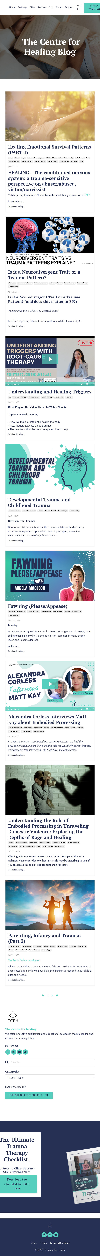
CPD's (32, 7)
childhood (12, 283)
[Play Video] (8, 384)
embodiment (28, 727)
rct (10, 397)
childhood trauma (52, 158)
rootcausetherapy (33, 397)
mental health (13, 846)
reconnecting (82, 946)
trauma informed (27, 161)
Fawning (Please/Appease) (37, 606)
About (59, 7)
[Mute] (81, 384)
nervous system (70, 727)
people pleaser (58, 611)
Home (12, 7)
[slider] (48, 384)
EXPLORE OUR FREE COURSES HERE (28, 1095)
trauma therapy (82, 283)
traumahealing (64, 161)
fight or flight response (41, 727)
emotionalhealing (44, 842)
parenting (73, 946)
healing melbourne (57, 727)
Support (69, 7)
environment (37, 946)
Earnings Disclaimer (60, 1243)
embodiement (80, 158)
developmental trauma (25, 283)
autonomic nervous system (35, 158)
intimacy (52, 946)
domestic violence (21, 842)
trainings (80, 727)
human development (29, 511)
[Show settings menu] (86, 384)
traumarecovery (14, 615)
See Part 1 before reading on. (24, 960)
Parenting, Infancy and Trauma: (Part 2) (44, 938)
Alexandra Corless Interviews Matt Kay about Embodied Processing (47, 719)
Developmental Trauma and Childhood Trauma (39, 502)
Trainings (22, 7)
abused (11, 842)
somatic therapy (14, 161)
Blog (51, 7)
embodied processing (66, 158)
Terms (33, 1243)
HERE (87, 195)
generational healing (58, 842)
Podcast (42, 7)
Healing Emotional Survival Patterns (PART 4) (49, 149)
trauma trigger (52, 161)
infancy (45, 946)
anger (23, 158)
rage (87, 158)
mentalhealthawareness (27, 846)
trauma (59, 283)
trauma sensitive (40, 161)
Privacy (43, 1243)
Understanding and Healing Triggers (49, 391)
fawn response (46, 611)
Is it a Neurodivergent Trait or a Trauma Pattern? (44, 274)
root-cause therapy (19, 397)
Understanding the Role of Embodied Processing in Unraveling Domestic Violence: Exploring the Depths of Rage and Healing (48, 829)
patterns (52, 283)
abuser (17, 158)
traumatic (74, 161)
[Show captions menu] (76, 709)
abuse (11, 158)
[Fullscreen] (92, 384)
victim (81, 161)
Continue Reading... (16, 206)
